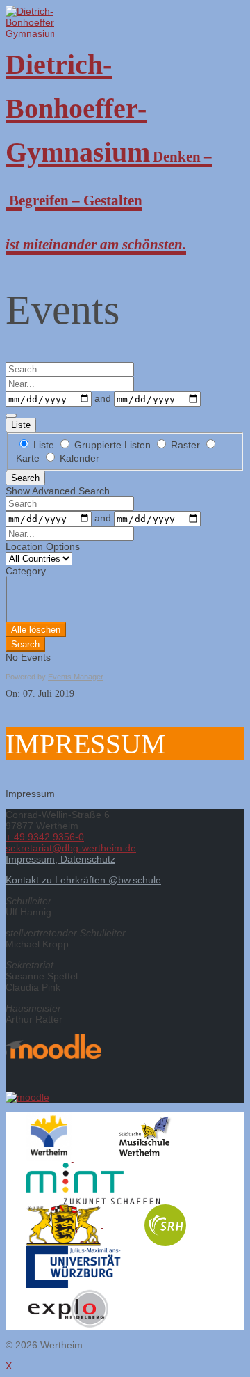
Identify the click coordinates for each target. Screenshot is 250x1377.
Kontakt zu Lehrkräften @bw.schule (83, 880)
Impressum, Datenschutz (60, 859)
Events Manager (75, 676)
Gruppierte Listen (112, 444)
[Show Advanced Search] (11, 416)
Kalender (78, 458)
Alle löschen (35, 629)
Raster (185, 444)
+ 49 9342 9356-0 (45, 836)
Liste (21, 425)
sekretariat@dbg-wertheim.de (71, 847)
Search (25, 478)
